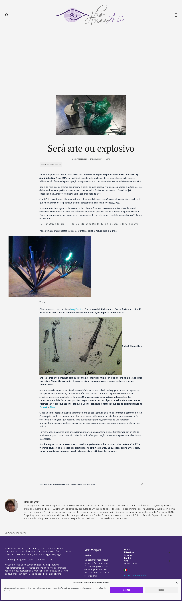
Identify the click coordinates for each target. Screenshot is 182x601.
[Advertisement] (91, 50)
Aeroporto (48, 484)
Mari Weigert (97, 159)
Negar (161, 589)
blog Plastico (76, 309)
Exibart (43, 407)
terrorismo (90, 484)
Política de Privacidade (135, 575)
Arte (108, 159)
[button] (176, 582)
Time (52, 407)
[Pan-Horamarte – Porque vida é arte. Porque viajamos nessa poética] (90, 15)
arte (76, 484)
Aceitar (126, 589)
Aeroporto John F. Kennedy (63, 484)
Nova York (82, 484)
